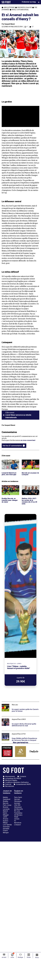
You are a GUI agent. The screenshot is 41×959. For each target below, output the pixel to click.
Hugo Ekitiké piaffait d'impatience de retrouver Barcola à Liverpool (19, 733)
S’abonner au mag (29, 2)
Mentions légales (11, 780)
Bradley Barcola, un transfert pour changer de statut (10, 488)
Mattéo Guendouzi (6, 798)
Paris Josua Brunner (7, 806)
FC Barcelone (17, 822)
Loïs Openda (7, 825)
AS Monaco (18, 815)
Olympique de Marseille (18, 808)
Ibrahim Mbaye (5, 822)
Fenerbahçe (18, 813)
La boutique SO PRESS (13, 778)
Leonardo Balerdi (6, 810)
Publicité (8, 784)
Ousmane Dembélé (6, 828)
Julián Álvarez (5, 818)
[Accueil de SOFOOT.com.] (6, 2)
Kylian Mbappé (6, 814)
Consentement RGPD (23, 784)
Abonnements (10, 776)
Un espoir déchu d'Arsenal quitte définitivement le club (20, 718)
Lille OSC (17, 805)
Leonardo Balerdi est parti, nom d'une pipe (10, 461)
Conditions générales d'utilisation (17, 782)
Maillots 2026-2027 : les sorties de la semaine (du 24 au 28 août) (30, 488)
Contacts (23, 776)
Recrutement (9, 786)
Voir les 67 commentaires (12, 446)
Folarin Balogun (6, 831)
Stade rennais (16, 818)
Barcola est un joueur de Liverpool (29, 461)
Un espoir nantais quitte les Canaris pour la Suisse (20, 702)
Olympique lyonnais (18, 802)
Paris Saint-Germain (18, 798)
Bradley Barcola (5, 802)
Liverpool (17, 825)
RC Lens (17, 811)
